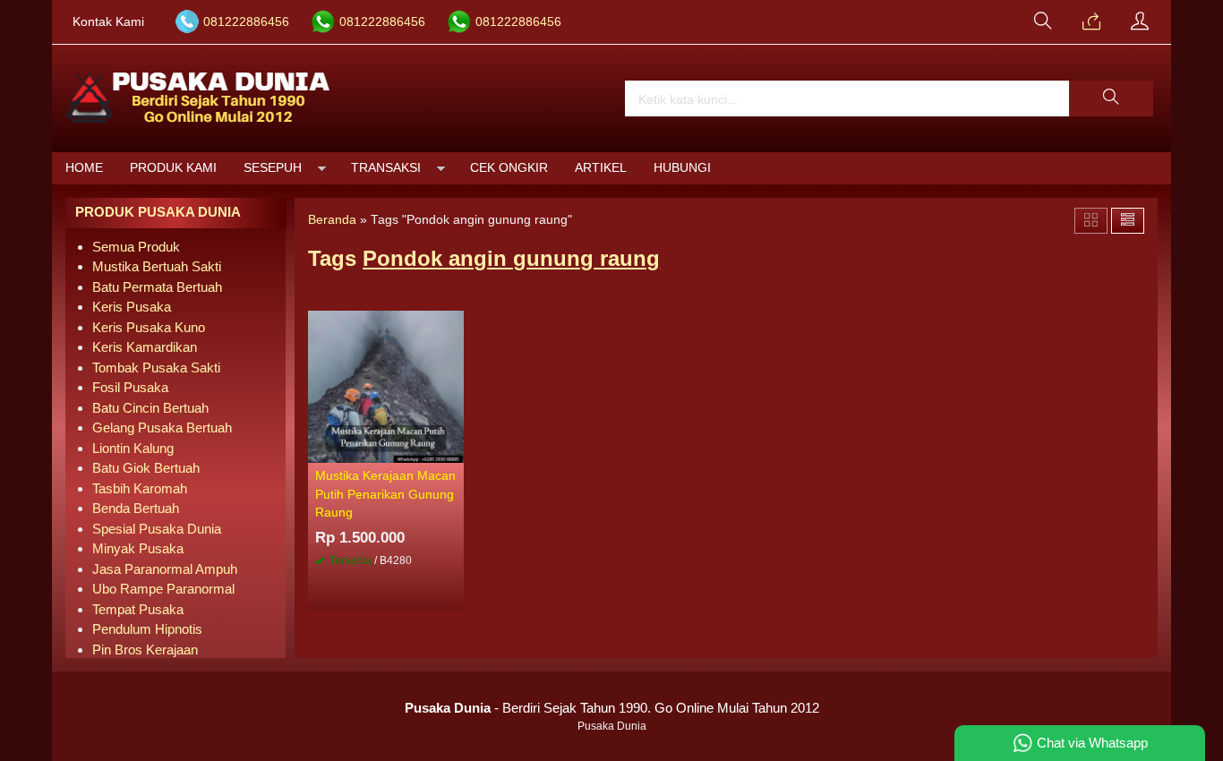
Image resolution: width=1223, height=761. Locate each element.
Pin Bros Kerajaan (145, 649)
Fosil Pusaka (130, 387)
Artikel (601, 168)
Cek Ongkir (509, 168)
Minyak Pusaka (138, 548)
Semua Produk (136, 246)
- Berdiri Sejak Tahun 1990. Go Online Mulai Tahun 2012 (612, 707)
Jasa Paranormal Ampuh (164, 569)
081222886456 (246, 22)
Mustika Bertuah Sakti (156, 266)
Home (84, 168)
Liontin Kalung (133, 448)
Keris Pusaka (131, 306)
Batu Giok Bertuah (146, 467)
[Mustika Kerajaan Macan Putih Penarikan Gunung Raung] (386, 385)
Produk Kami (173, 168)
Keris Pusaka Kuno (148, 327)
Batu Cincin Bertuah (150, 407)
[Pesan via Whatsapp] (1091, 22)
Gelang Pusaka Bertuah (162, 427)
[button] (1111, 98)
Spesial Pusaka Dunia (156, 528)
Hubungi (682, 168)
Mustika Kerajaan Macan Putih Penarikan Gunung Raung (385, 494)
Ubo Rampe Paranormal (163, 588)
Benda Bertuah (135, 508)
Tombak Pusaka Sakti (156, 367)
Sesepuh (273, 168)
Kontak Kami (108, 22)
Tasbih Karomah (139, 488)
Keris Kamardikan (144, 347)
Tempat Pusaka (138, 609)
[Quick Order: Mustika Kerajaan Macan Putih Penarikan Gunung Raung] (453, 448)
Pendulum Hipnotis (147, 629)
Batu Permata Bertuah (157, 287)
